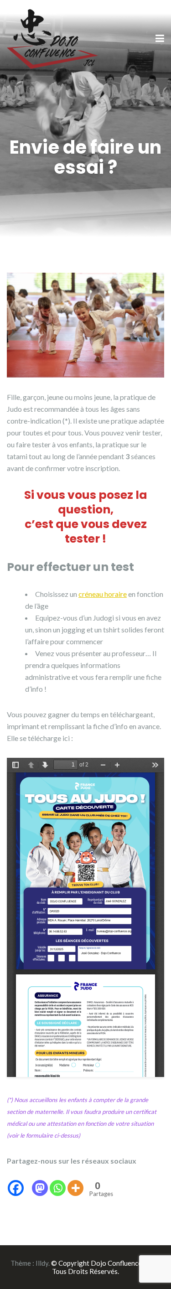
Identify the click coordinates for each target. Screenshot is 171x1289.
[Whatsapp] (58, 1182)
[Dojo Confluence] (52, 38)
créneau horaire (102, 594)
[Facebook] (16, 1182)
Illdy (42, 1263)
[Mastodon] (40, 1182)
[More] (75, 1182)
